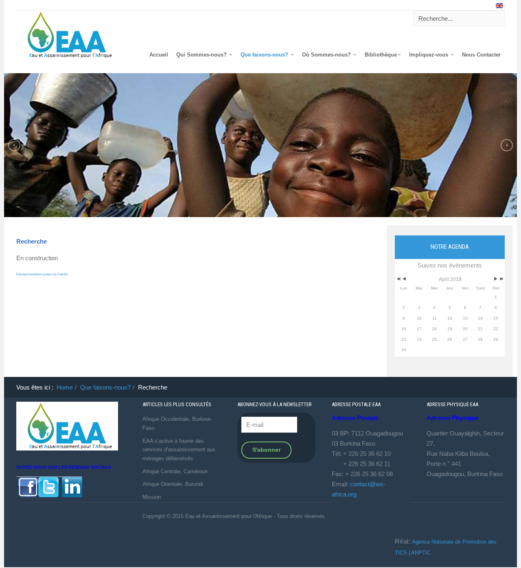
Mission (151, 497)
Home (65, 387)
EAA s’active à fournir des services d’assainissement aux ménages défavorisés (178, 449)
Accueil (158, 55)
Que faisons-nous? (265, 55)
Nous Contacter (481, 55)
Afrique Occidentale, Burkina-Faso (177, 423)
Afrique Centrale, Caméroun (175, 471)
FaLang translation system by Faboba (42, 274)
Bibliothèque (381, 55)
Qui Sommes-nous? (202, 55)
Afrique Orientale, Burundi (172, 484)
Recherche (31, 241)
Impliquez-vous (429, 55)
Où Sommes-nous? (327, 55)
